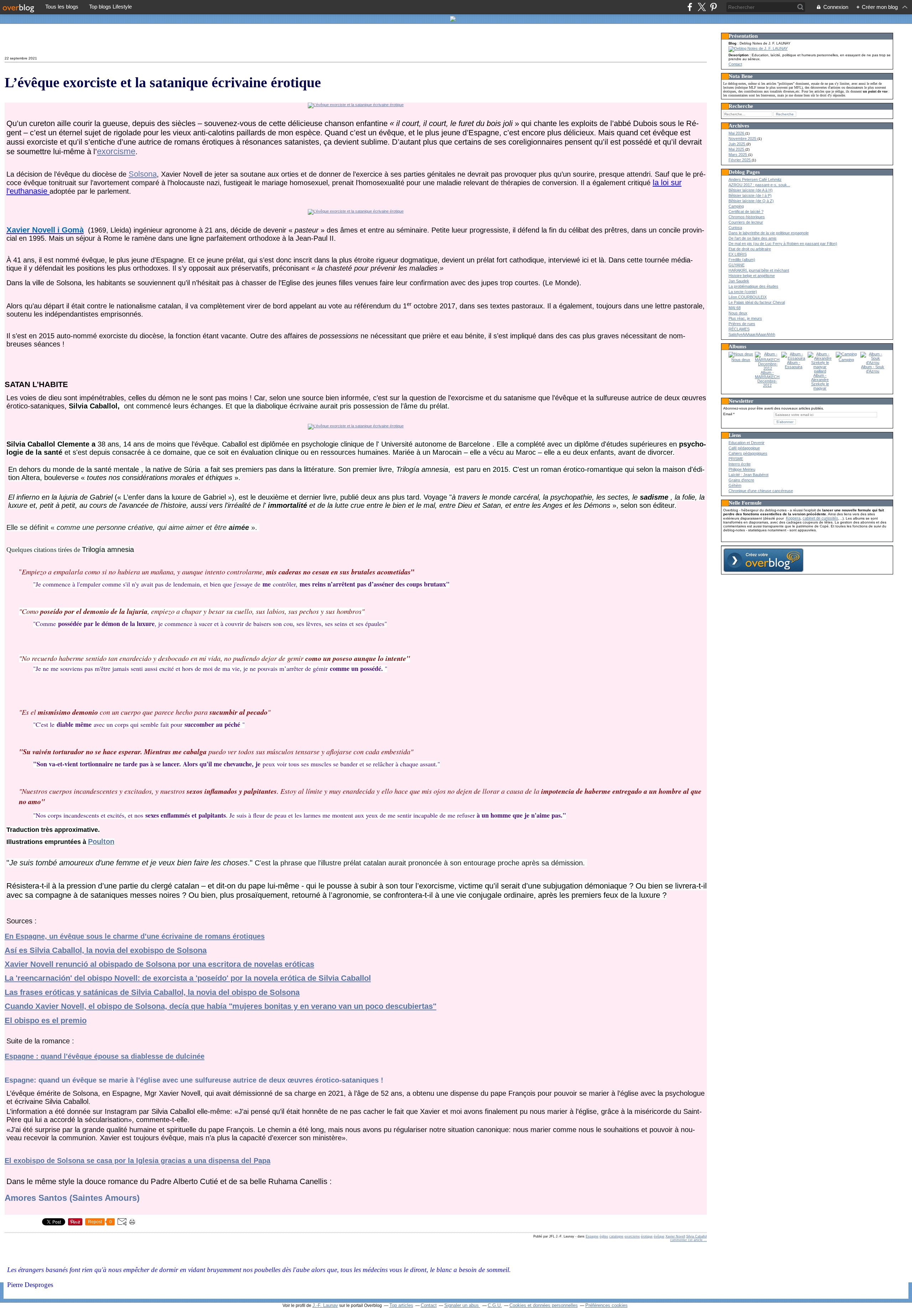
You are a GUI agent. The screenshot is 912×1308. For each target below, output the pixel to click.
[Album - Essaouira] (793, 358)
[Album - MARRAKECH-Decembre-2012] (768, 368)
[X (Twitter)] (701, 7)
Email (727, 414)
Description (739, 55)
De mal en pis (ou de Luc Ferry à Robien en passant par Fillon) (783, 243)
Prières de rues (742, 324)
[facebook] (689, 7)
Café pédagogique (744, 448)
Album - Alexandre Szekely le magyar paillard (820, 384)
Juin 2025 (737, 144)
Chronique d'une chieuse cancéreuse (761, 491)
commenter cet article (687, 1240)
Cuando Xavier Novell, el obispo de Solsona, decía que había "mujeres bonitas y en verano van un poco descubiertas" (220, 1006)
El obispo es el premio (46, 1020)
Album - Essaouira (793, 364)
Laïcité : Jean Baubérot (748, 475)
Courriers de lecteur (746, 222)
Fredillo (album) (742, 259)
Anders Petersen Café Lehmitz (755, 179)
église (604, 1236)
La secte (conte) (743, 292)
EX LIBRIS (738, 254)
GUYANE (737, 265)
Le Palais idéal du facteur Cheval (757, 302)
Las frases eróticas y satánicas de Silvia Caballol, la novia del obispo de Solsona (152, 992)
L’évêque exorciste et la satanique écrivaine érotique (163, 82)
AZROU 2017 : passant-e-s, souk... (759, 185)
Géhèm (735, 485)
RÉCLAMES (739, 329)
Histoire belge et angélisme (752, 275)
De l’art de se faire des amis (753, 238)
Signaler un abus (462, 1305)
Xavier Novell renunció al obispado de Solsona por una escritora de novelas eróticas (159, 964)
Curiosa (735, 227)
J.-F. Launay (325, 1305)
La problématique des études (753, 286)
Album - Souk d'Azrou (872, 369)
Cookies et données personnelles (543, 1305)
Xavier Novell (675, 1236)
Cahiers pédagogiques (748, 453)
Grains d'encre (741, 480)
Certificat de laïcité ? (746, 211)
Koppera (793, 518)
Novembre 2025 (743, 138)
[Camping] (846, 354)
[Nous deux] (741, 354)
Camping (736, 206)
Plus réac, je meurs (745, 318)
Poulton (101, 841)
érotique (647, 1236)
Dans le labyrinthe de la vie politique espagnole (769, 233)
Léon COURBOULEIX (748, 297)
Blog (732, 43)
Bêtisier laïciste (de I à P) (750, 195)
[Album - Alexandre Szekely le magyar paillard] (820, 371)
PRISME (736, 459)
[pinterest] (713, 7)
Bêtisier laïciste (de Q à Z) (751, 201)
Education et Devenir (747, 443)
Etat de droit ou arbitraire (750, 249)
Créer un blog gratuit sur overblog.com (763, 560)
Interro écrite (740, 464)
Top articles (401, 1305)
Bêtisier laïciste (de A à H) (751, 190)
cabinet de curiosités (820, 518)
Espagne (592, 1236)
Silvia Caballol (696, 1236)
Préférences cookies (606, 1305)
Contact (18, 41)
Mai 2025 (737, 149)
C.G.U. (495, 1305)
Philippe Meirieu (742, 469)
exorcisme (116, 151)
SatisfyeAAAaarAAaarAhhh (752, 334)
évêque (659, 1236)
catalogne (616, 1236)
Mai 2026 (737, 133)
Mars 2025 (738, 154)
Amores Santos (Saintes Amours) (72, 1198)
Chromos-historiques (747, 217)
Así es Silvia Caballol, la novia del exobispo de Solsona (106, 950)
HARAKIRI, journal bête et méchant (759, 270)
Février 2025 (740, 160)
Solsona (143, 174)
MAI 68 (735, 308)
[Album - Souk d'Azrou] (872, 362)
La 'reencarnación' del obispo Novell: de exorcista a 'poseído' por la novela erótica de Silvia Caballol (188, 978)
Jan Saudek (739, 281)
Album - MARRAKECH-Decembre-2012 (768, 378)
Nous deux (738, 313)
